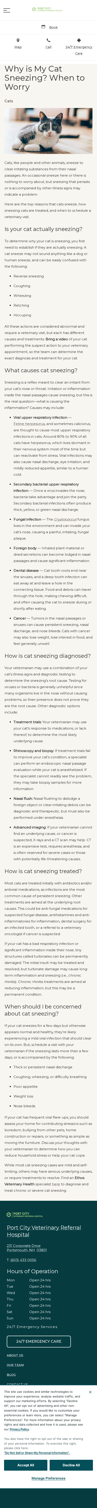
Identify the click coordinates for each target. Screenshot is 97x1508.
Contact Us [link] (17, 1384)
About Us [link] (15, 1355)
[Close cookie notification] (90, 1392)
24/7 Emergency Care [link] (38, 1341)
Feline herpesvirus (29, 424)
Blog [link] (11, 1374)
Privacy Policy (19, 1429)
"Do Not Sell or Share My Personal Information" (36, 1453)
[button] (6, 10)
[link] (48, 9)
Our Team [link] (15, 1365)
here (56, 1184)
